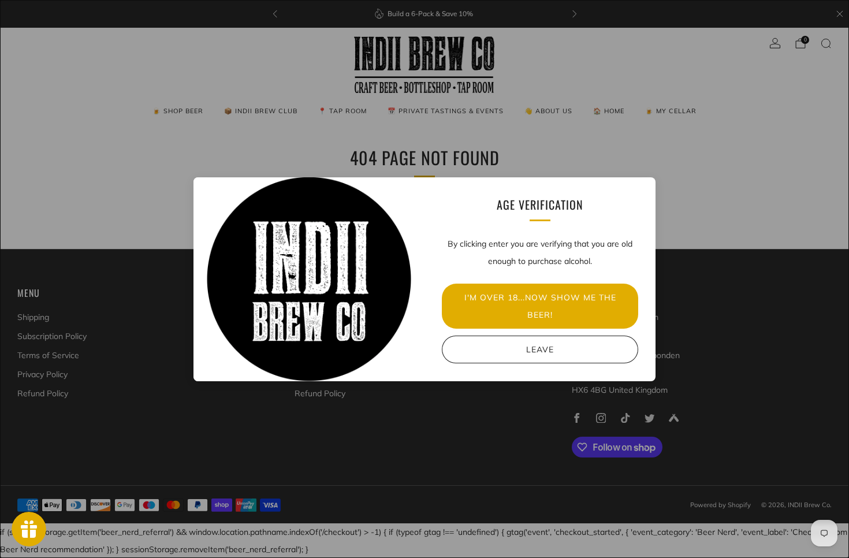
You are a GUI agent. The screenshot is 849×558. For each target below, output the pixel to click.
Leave (540, 349)
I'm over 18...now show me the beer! (540, 306)
